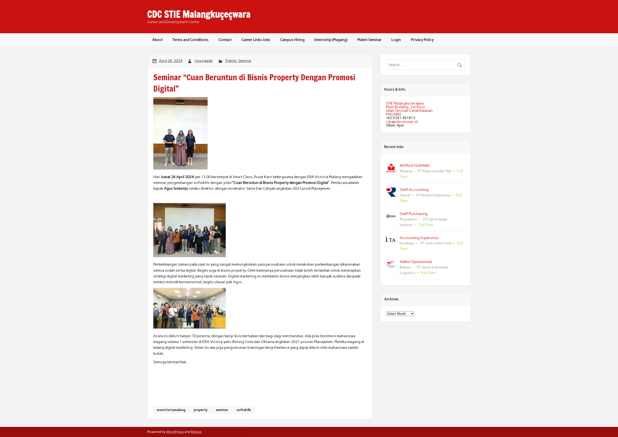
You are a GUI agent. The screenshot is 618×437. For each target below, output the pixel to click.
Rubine (196, 432)
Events (231, 61)
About (157, 40)
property (201, 410)
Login (396, 40)
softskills (244, 410)
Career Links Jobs (255, 40)
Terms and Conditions (190, 40)
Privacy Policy (422, 40)
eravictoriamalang (171, 410)
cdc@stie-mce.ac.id (401, 122)
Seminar (245, 61)
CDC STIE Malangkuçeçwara (199, 14)
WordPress (175, 432)
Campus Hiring (292, 40)
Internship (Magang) (330, 40)
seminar (222, 410)
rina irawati (204, 61)
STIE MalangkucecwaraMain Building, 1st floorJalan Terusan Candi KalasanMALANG (409, 109)
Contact (225, 40)
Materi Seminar (369, 40)
